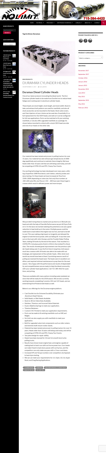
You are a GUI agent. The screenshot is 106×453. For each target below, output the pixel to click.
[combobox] (90, 57)
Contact (97, 22)
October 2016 (82, 78)
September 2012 (83, 100)
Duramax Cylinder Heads (45, 83)
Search (7, 32)
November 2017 (83, 70)
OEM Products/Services (64, 22)
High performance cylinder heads (55, 367)
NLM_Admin (43, 87)
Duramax (39, 367)
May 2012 (81, 104)
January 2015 (82, 85)
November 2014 (83, 89)
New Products (27, 79)
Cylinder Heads (29, 367)
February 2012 (83, 107)
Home (32, 22)
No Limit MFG (40, 370)
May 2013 (81, 96)
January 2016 (82, 82)
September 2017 (83, 74)
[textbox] (90, 58)
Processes (50, 22)
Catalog (78, 22)
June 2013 (81, 93)
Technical (39, 22)
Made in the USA (29, 370)
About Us (87, 22)
